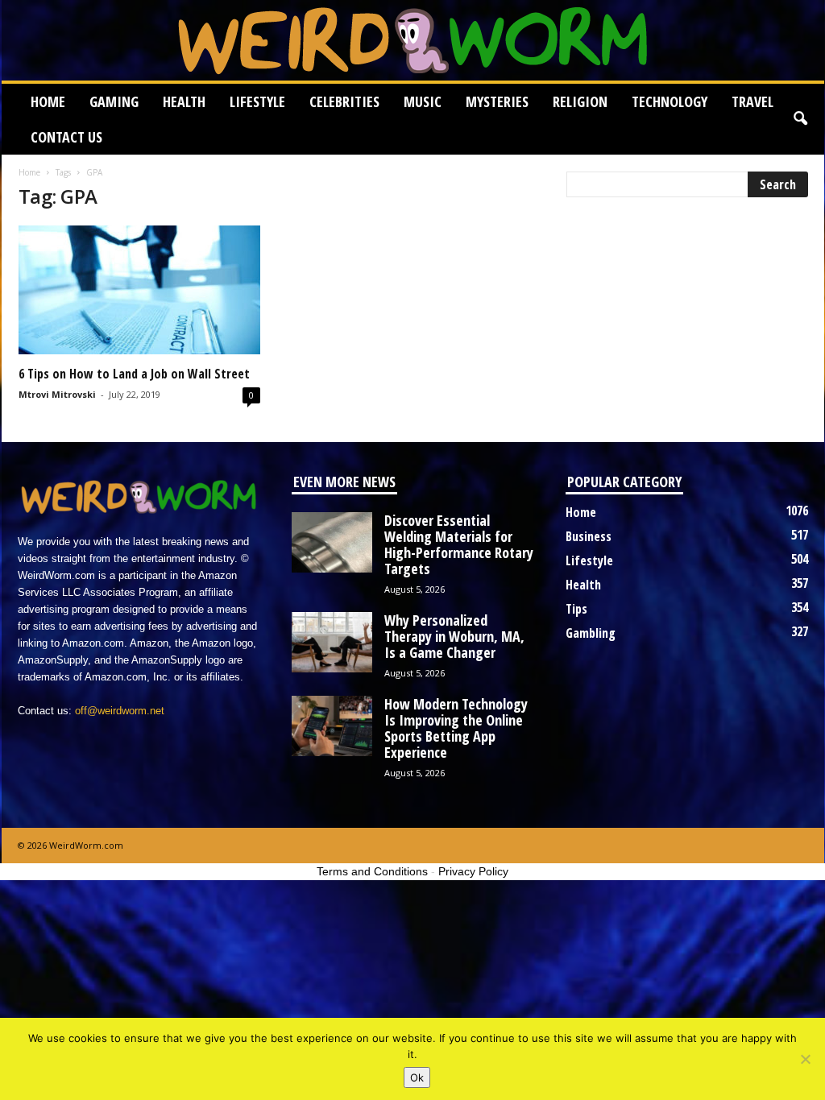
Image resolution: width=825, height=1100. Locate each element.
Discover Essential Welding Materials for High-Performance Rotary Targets (458, 544)
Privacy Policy (473, 871)
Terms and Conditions (372, 871)
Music (423, 101)
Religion (580, 101)
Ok (417, 1077)
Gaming (114, 101)
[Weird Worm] (413, 40)
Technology (669, 101)
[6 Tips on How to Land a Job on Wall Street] (139, 289)
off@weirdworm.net (119, 711)
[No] (805, 1059)
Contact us (66, 137)
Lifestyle (257, 101)
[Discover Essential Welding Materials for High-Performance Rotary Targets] (332, 542)
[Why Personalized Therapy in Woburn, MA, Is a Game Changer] (332, 642)
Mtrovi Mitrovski (57, 394)
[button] (800, 119)
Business (588, 536)
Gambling (591, 633)
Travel (752, 101)
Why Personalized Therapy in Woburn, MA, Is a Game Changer (454, 636)
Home (48, 101)
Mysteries (497, 101)
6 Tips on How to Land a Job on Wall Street (134, 374)
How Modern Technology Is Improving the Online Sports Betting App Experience (456, 728)
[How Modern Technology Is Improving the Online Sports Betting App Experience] (332, 726)
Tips (576, 609)
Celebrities (344, 101)
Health (184, 101)
